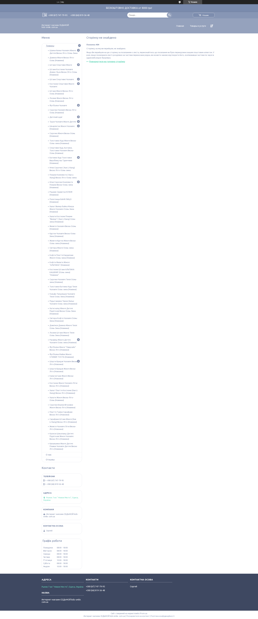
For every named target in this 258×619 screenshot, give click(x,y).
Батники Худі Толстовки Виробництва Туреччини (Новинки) (61, 160)
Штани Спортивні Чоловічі (62, 79)
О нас (49, 454)
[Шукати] (169, 15)
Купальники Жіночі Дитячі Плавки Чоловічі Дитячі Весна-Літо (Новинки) (63, 446)
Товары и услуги (198, 26)
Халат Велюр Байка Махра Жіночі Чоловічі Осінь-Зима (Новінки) (62, 209)
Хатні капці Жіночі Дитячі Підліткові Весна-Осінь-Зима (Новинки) (63, 311)
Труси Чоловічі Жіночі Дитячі (63, 122)
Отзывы (50, 459)
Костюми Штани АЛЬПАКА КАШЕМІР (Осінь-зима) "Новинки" (62, 272)
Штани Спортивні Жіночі (61, 65)
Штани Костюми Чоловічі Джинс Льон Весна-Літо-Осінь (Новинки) (63, 72)
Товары (50, 45)
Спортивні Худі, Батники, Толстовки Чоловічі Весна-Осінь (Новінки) (62, 150)
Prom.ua (143, 613)
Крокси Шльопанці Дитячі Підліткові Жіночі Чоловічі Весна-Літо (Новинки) (61, 436)
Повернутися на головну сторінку (107, 61)
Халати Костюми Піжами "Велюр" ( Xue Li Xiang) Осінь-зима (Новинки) (63, 219)
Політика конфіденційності (163, 616)
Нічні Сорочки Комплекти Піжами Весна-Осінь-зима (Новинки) (61, 184)
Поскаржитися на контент (137, 616)
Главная (180, 26)
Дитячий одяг (56, 117)
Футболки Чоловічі (58, 105)
